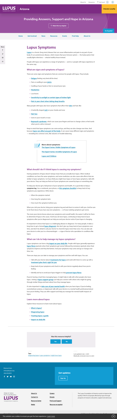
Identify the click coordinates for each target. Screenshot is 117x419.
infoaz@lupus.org (9, 370)
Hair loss (34, 114)
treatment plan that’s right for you (44, 262)
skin (70, 106)
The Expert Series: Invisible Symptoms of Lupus (59, 152)
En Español (108, 31)
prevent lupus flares (73, 273)
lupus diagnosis (50, 226)
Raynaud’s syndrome (39, 121)
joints (49, 82)
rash (46, 110)
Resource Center (36, 401)
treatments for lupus (58, 260)
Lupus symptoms (44, 355)
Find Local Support (55, 401)
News (43, 36)
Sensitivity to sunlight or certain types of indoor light (51, 97)
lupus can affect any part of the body (46, 131)
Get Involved (32, 36)
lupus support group (45, 279)
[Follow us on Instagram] (14, 377)
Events (64, 36)
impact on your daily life (58, 243)
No (67, 341)
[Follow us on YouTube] (11, 377)
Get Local (102, 2)
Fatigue (34, 78)
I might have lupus (56, 355)
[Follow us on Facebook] (4, 377)
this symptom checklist (67, 188)
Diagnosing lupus (37, 312)
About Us (83, 2)
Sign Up (63, 378)
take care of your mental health (53, 286)
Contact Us (34, 397)
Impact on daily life (38, 319)
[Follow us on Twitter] (7, 377)
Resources (92, 2)
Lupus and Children (49, 156)
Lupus (29, 52)
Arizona (24, 9)
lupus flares (31, 246)
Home (20, 36)
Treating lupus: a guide (40, 316)
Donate (52, 397)
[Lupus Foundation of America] (9, 8)
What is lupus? (36, 308)
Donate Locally (109, 9)
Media (33, 404)
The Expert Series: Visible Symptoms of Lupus (58, 147)
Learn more (51, 416)
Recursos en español (56, 404)
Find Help (75, 36)
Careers (52, 393)
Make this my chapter (59, 26)
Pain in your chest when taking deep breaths (48, 101)
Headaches (35, 90)
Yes (55, 341)
